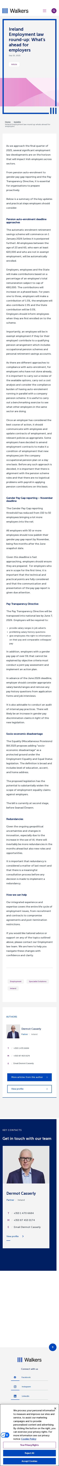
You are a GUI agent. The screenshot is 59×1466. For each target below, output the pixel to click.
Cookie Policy (28, 1439)
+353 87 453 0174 (22, 1056)
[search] (53, 10)
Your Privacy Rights (29, 1445)
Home (8, 122)
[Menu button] (44, 11)
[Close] (55, 1408)
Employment (15, 981)
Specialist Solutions (37, 981)
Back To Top (52, 1347)
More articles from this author (27, 1077)
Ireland (13, 988)
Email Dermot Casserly (24, 1063)
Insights (17, 122)
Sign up (30, 1338)
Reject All (29, 1453)
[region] (29, 1435)
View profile (17, 1089)
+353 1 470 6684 (21, 1048)
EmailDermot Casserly (27, 1227)
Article (14, 64)
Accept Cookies (29, 1461)
